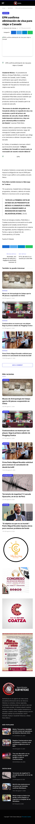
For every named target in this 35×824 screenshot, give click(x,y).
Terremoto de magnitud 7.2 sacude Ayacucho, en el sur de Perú (22, 775)
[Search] (32, 3)
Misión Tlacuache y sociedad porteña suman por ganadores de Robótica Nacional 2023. (22, 731)
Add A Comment (17, 365)
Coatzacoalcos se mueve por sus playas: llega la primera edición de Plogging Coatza (16, 433)
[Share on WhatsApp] (30, 32)
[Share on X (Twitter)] (19, 32)
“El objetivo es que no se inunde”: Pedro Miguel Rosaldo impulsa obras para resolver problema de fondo (17, 526)
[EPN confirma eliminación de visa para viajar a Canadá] (17, 46)
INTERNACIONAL (7, 475)
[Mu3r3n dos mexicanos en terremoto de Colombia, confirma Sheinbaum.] (6, 786)
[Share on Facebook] (13, 32)
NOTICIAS (5, 13)
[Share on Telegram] (24, 32)
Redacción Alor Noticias (10, 28)
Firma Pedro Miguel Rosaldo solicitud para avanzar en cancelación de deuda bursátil (17, 464)
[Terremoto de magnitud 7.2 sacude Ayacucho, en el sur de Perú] (17, 482)
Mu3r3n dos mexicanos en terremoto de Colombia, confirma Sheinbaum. (21, 786)
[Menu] (3, 3)
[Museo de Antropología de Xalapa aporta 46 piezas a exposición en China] (17, 280)
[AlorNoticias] (17, 3)
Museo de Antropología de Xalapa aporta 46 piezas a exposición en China (16, 401)
